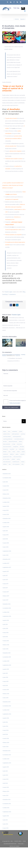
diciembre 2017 (6, 559)
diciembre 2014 (6, 701)
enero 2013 (5, 795)
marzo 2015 (6, 689)
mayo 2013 (5, 779)
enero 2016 (5, 648)
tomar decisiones (7, 461)
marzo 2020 (6, 514)
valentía (5, 464)
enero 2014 (5, 746)
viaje (10, 464)
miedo (18, 451)
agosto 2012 (6, 815)
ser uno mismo (6, 459)
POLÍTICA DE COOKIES (14, 846)
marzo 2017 (6, 591)
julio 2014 (5, 722)
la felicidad (21, 449)
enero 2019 (5, 547)
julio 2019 (5, 530)
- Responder (17, 355)
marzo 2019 (6, 543)
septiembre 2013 (7, 763)
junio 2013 (5, 775)
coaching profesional (7, 439)
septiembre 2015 (7, 665)
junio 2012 (5, 824)
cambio (20, 431)
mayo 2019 (5, 534)
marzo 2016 (6, 640)
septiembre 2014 (7, 714)
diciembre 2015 (6, 653)
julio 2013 (5, 771)
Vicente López (8, 292)
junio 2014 (5, 726)
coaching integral (7, 436)
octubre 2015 (6, 661)
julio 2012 (5, 820)
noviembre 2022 (7, 477)
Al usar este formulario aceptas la (17, 402)
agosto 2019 (6, 526)
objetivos (12, 454)
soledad (13, 459)
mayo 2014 (5, 730)
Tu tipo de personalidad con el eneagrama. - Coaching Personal (13, 355)
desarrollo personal (13, 441)
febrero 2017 (6, 596)
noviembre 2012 (7, 803)
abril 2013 (5, 783)
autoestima (14, 431)
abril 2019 (5, 539)
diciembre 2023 (7, 473)
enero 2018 (5, 555)
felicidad (22, 446)
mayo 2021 (5, 490)
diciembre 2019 (6, 518)
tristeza (22, 461)
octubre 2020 (6, 502)
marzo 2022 (6, 486)
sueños (18, 459)
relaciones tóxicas (17, 456)
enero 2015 (5, 697)
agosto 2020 (6, 506)
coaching (23, 433)
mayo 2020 (6, 510)
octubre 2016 (6, 612)
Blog (24, 292)
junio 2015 (5, 677)
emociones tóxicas (7, 446)
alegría (4, 431)
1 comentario (12, 294)
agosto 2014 (6, 718)
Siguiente (22, 19)
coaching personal (17, 436)
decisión (5, 441)
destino (20, 441)
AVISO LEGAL (21, 843)
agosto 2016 (6, 620)
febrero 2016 (6, 644)
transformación (15, 461)
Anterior (17, 19)
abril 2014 (5, 734)
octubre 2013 (6, 758)
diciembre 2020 (7, 498)
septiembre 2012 (7, 811)
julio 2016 (5, 624)
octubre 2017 (6, 563)
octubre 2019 (6, 522)
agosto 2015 (6, 669)
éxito (22, 464)
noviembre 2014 (7, 706)
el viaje (13, 444)
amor (9, 431)
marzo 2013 (6, 787)
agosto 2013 (6, 767)
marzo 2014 (6, 738)
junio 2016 (5, 628)
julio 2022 (5, 481)
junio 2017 (5, 579)
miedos (23, 451)
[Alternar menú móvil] (25, 11)
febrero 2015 (6, 693)
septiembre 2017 (7, 567)
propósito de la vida (7, 456)
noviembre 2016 (7, 608)
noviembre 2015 (7, 657)
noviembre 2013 (7, 754)
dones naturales (6, 444)
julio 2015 (5, 673)
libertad (4, 451)
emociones (19, 444)
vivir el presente (16, 464)
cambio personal (15, 433)
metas (13, 451)
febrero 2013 (6, 791)
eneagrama (15, 446)
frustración (5, 449)
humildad (12, 449)
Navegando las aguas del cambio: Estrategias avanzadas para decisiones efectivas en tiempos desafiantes (7, 343)
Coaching (4, 294)
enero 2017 (5, 600)
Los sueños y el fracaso (21, 343)
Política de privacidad (14, 403)
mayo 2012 (5, 828)
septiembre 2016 (7, 616)
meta (9, 451)
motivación (5, 454)
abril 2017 (5, 587)
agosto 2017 (6, 571)
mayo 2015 (5, 681)
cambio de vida (6, 433)
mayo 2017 (5, 583)
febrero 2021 (6, 494)
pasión (17, 454)
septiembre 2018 (7, 551)
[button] (3, 343)
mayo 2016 (5, 632)
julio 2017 (5, 575)
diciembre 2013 (6, 750)
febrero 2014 (6, 742)
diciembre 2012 (6, 799)
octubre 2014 (6, 710)
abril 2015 (5, 685)
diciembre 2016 (6, 604)
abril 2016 (5, 636)
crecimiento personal (19, 439)
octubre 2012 (6, 807)
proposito (22, 454)
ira (16, 449)
